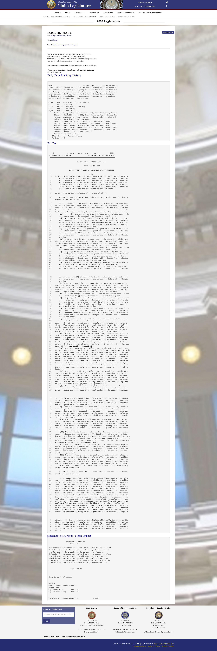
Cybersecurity (168, 646)
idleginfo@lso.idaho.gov (126, 632)
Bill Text (54, 40)
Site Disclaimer (139, 646)
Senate (58, 12)
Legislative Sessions (126, 12)
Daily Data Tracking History (61, 36)
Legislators (94, 12)
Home (45, 17)
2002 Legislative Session (85, 17)
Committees (79, 12)
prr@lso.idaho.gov (92, 632)
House (67, 12)
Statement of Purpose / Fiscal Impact (64, 45)
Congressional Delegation (73, 637)
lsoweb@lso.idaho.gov (165, 632)
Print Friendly (168, 32)
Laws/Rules (108, 12)
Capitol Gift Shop (51, 637)
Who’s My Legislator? (145, 6)
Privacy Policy (154, 646)
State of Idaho (145, 3)
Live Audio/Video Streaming (150, 12)
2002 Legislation (107, 17)
